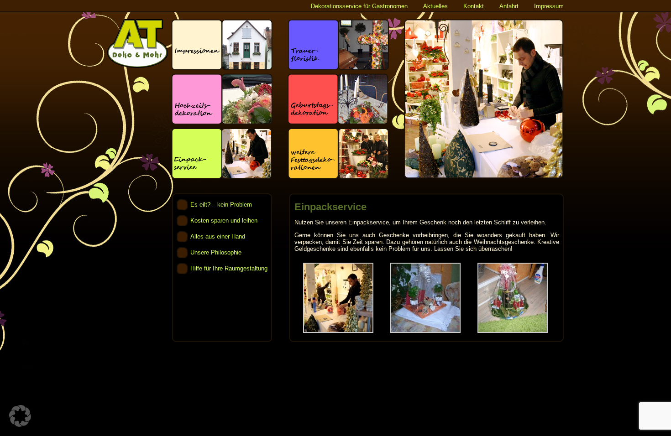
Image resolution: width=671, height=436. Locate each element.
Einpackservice (222, 153)
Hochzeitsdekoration (222, 99)
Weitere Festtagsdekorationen (338, 153)
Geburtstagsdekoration (338, 99)
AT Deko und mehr (137, 43)
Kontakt (473, 6)
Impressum (549, 6)
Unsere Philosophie (215, 252)
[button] (20, 416)
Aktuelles (435, 6)
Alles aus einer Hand (217, 236)
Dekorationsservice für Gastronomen (359, 6)
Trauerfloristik (338, 44)
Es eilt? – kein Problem (221, 204)
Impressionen (222, 44)
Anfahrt (509, 6)
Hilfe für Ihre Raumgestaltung (228, 268)
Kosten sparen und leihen (223, 220)
